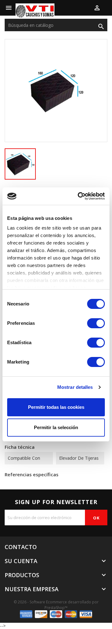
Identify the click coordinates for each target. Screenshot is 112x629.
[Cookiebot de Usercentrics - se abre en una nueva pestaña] (79, 196)
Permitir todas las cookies (56, 407)
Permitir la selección (56, 427)
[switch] (96, 323)
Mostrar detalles (75, 387)
